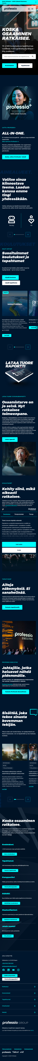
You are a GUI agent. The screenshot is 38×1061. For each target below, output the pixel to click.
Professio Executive (7, 684)
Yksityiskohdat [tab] (19, 514)
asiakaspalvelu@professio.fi (9, 966)
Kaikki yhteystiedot (9, 975)
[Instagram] (18, 970)
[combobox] (19, 56)
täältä (32, 1030)
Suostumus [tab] (6, 514)
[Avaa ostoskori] (28, 8)
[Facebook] (3, 970)
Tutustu (4, 3)
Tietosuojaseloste (6, 1049)
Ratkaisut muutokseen (10, 919)
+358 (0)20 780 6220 (7, 963)
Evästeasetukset (28, 1049)
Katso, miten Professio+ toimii (15, 157)
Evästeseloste (17, 1049)
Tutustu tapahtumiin (12, 607)
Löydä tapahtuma (11, 283)
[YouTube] (13, 970)
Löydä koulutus (10, 277)
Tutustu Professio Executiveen (15, 691)
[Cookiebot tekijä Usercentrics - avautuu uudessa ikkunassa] (28, 509)
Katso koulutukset (9, 854)
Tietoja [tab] (31, 514)
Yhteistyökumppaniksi (10, 886)
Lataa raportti (10, 439)
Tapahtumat (25, 65)
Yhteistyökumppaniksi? (11, 979)
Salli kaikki (19, 544)
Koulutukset (9, 65)
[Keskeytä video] (34, 14)
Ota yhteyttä (7, 936)
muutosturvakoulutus (11, 505)
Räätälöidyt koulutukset (11, 903)
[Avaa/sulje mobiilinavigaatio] (32, 8)
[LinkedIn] (8, 970)
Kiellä (19, 550)
